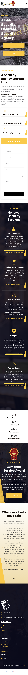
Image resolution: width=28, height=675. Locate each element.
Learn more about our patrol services (14, 318)
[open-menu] (26, 4)
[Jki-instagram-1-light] (5, 658)
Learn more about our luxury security (14, 284)
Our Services (13, 53)
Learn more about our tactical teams (14, 385)
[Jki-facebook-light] (1, 658)
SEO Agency (23, 665)
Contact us (13, 45)
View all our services (14, 495)
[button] (3, 548)
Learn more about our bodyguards (14, 353)
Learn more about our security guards (14, 252)
